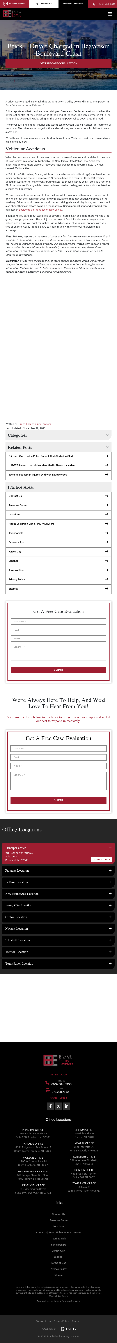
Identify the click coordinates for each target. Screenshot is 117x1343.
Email (17, 630)
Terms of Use (16, 570)
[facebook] (50, 1106)
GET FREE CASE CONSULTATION (58, 63)
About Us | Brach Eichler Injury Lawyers (31, 524)
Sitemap (13, 589)
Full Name (20, 622)
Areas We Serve (18, 505)
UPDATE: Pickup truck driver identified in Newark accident (42, 465)
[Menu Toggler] (110, 14)
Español (13, 561)
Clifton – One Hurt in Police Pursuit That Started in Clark (41, 456)
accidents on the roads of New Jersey (40, 210)
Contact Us (15, 496)
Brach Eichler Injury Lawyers (35, 424)
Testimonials (16, 533)
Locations (14, 514)
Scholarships (16, 542)
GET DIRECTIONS (101, 859)
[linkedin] (66, 1106)
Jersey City (15, 551)
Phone (18, 639)
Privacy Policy (17, 579)
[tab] (58, 853)
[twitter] (58, 1106)
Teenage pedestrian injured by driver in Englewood (38, 475)
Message (19, 647)
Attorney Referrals (73, 4)
